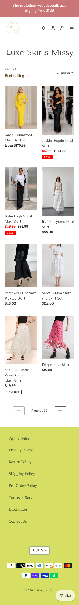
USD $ (38, 550)
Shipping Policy (22, 474)
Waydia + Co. (45, 590)
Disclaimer (18, 510)
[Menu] (71, 28)
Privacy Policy (21, 450)
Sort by (10, 68)
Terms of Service (23, 498)
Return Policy (20, 462)
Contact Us (18, 521)
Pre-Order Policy (23, 486)
